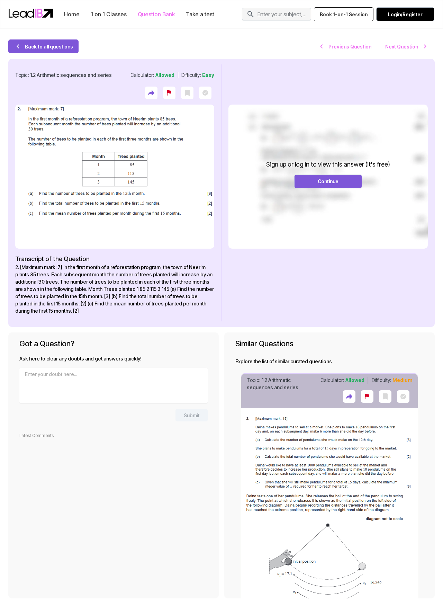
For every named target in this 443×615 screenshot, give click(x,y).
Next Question (401, 47)
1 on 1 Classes (109, 14)
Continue (328, 181)
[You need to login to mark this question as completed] (205, 93)
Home (72, 14)
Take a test (200, 14)
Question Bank (156, 14)
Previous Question (349, 47)
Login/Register (405, 14)
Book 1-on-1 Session (344, 14)
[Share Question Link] (151, 93)
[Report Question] (169, 93)
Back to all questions (49, 47)
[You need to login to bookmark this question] (187, 93)
